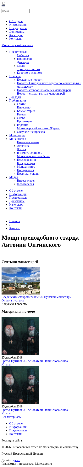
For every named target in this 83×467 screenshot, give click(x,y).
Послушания (25, 170)
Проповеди (24, 58)
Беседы (21, 114)
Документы (17, 31)
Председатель (18, 28)
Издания (22, 124)
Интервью (23, 107)
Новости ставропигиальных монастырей (44, 90)
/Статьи (7, 364)
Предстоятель (18, 51)
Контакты (15, 38)
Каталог (14, 228)
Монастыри (17, 135)
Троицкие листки (28, 69)
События (23, 55)
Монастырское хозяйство (33, 156)
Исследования (26, 159)
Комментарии (26, 111)
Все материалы (11, 416)
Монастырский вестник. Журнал (38, 128)
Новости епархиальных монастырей (41, 93)
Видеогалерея (26, 180)
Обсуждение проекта (31, 131)
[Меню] (3, 7)
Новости (15, 76)
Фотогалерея (25, 184)
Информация (17, 24)
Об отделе (16, 21)
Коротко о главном (29, 72)
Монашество (17, 138)
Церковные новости (30, 79)
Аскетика (23, 145)
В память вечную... (29, 152)
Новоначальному (28, 142)
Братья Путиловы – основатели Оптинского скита (35, 361)
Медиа (13, 177)
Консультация (26, 163)
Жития (21, 149)
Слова (21, 65)
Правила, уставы (28, 173)
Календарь (16, 35)
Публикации (17, 100)
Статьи (21, 104)
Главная (14, 221)
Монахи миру (26, 166)
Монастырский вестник (17, 45)
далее (16, 460)
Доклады (23, 62)
